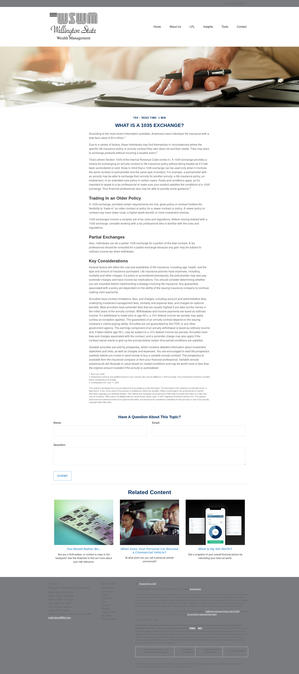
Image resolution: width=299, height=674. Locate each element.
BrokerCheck (195, 589)
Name (57, 423)
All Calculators (109, 619)
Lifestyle (106, 608)
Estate (105, 594)
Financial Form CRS (147, 583)
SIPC (200, 628)
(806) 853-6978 (237, 3)
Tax (104, 601)
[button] (175, 26)
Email (155, 423)
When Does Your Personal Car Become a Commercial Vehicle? (149, 550)
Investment (108, 591)
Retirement (108, 587)
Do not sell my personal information (202, 614)
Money (105, 605)
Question (59, 445)
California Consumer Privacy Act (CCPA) (222, 611)
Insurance (107, 598)
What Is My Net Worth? (215, 549)
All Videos (107, 615)
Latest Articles (109, 612)
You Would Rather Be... (84, 549)
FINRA (192, 628)
